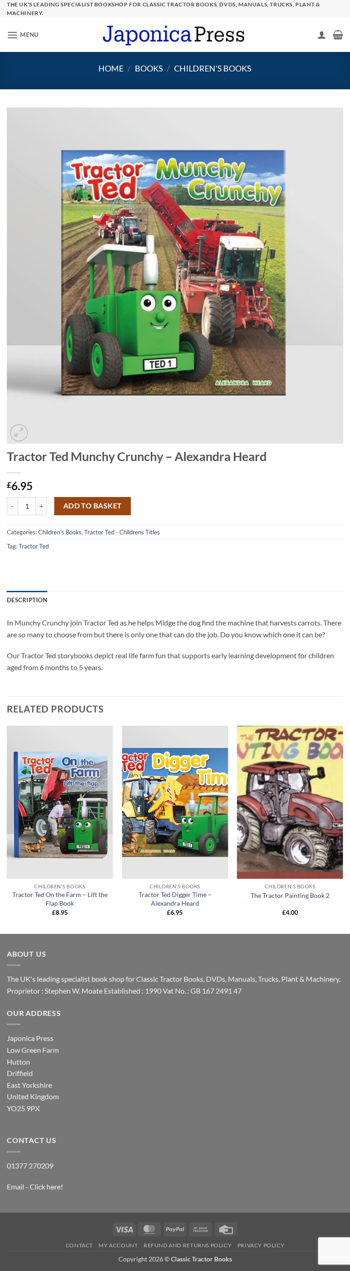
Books (149, 68)
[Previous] (7, 829)
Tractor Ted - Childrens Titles (122, 532)
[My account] (321, 35)
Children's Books (213, 68)
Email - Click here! (35, 1186)
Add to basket (92, 506)
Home (111, 68)
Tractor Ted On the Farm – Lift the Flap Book (60, 899)
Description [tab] (27, 600)
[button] (23, 35)
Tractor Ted (34, 546)
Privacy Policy (261, 1245)
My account (118, 1245)
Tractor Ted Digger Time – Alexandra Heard (175, 899)
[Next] (343, 829)
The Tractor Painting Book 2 (290, 895)
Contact (79, 1245)
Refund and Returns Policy (188, 1245)
